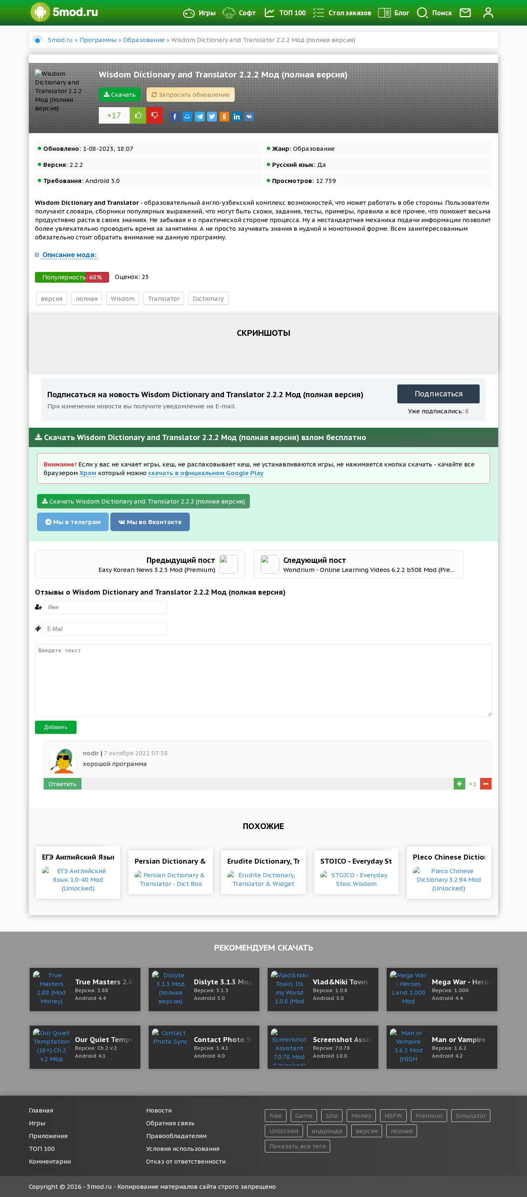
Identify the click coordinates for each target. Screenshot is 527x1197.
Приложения (48, 1136)
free (275, 1116)
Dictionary (208, 298)
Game (303, 1116)
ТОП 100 (292, 13)
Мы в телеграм (75, 522)
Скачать (123, 94)
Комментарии (50, 1161)
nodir (91, 753)
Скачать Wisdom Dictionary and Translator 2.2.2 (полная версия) (146, 501)
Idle (332, 1116)
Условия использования (182, 1148)
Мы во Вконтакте (153, 522)
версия (52, 298)
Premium (429, 1116)
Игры (207, 13)
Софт (247, 13)
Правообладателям (176, 1136)
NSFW (393, 1116)
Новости (159, 1110)
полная (87, 298)
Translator (164, 298)
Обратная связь (170, 1123)
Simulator (471, 1116)
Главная (41, 1110)
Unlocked (283, 1131)
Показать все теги (297, 1146)
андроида (327, 1131)
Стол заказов (350, 13)
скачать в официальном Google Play (206, 473)
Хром (87, 473)
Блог (401, 13)
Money (361, 1116)
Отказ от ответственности (186, 1161)
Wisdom (123, 298)
